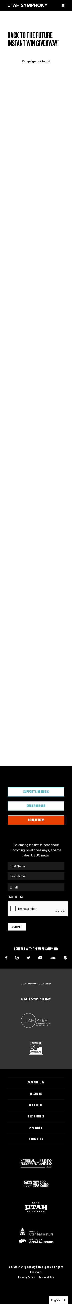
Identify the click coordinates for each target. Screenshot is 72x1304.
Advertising (36, 1105)
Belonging (36, 1094)
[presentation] (38, 909)
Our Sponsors (36, 805)
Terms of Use (46, 1277)
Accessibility (36, 1082)
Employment (36, 1128)
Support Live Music (36, 791)
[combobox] (58, 1300)
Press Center (36, 1116)
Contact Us (36, 1139)
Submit (17, 926)
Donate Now (36, 820)
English (55, 1300)
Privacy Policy (26, 1277)
